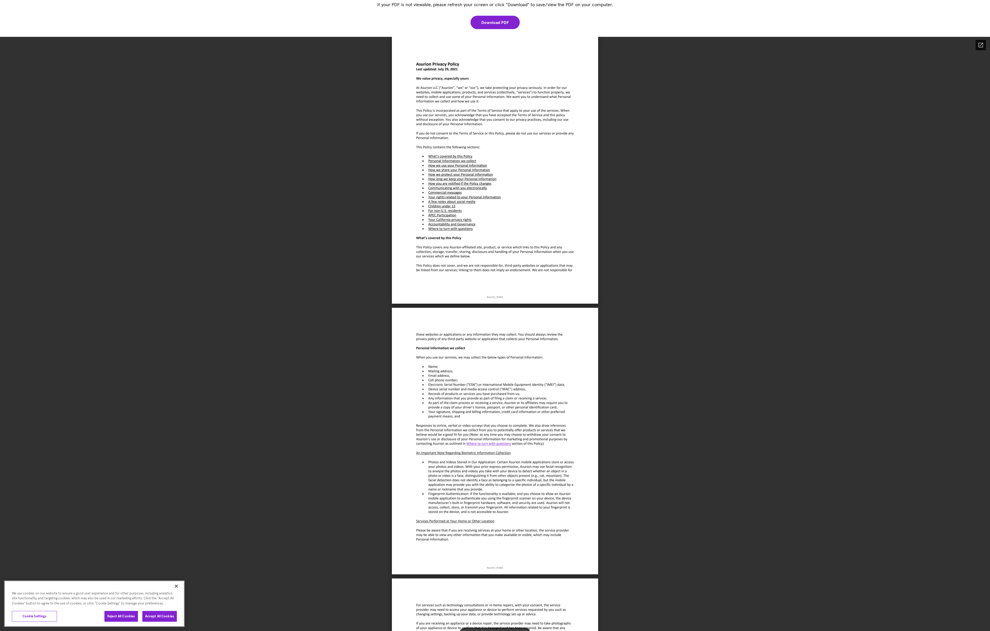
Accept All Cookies (159, 616)
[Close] (176, 586)
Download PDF (495, 22)
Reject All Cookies (121, 616)
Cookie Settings (34, 616)
